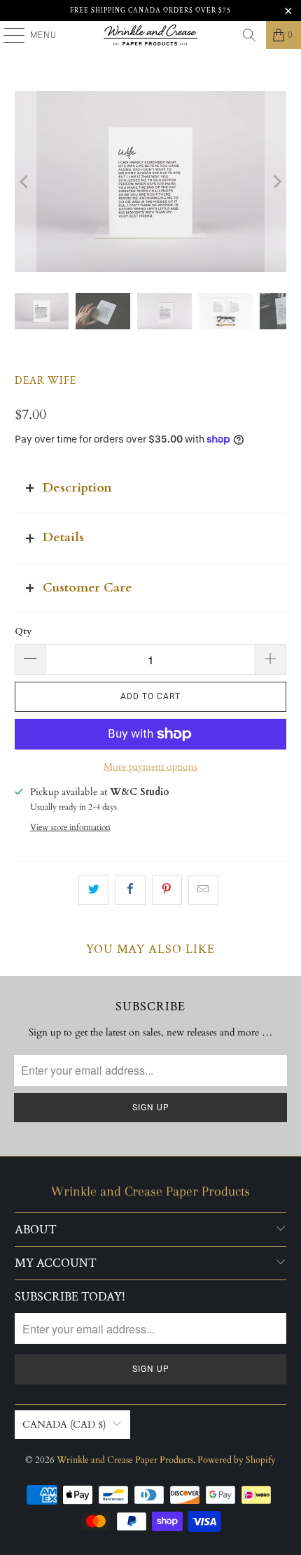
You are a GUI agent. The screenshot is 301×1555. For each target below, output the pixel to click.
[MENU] (7, 35)
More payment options (150, 766)
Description (77, 487)
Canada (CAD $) (64, 1424)
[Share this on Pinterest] (167, 890)
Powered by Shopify (236, 1460)
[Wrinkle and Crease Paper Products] (151, 35)
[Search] (249, 35)
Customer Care (87, 587)
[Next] (276, 181)
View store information (70, 827)
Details (63, 537)
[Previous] (25, 181)
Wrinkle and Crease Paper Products (125, 1460)
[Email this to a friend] (203, 890)
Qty (23, 631)
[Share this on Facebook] (130, 890)
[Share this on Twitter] (93, 890)
